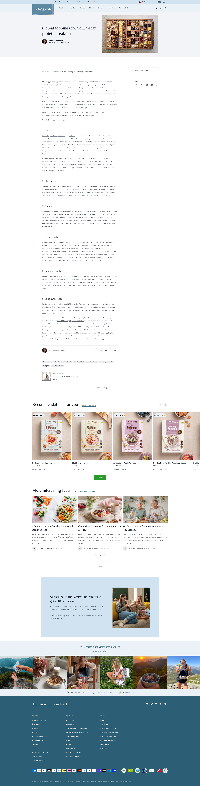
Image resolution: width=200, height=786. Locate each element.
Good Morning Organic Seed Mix (70, 321)
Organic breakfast (39, 720)
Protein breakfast (39, 736)
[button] (62, 8)
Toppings (35, 748)
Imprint (103, 720)
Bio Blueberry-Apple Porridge (124, 463)
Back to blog (101, 388)
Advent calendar (38, 761)
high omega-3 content (97, 214)
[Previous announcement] (33, 2)
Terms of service (80, 781)
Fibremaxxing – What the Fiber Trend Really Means (52, 528)
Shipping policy (91, 781)
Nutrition (56, 72)
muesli (93, 91)
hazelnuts (53, 136)
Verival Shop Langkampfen (76, 728)
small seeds (52, 186)
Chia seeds (46, 211)
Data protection (106, 744)
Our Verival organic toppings (53, 120)
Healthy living (92, 362)
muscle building (108, 195)
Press (68, 740)
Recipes (46, 366)
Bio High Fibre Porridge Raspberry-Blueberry (170, 463)
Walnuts (45, 136)
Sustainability (71, 724)
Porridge (35, 724)
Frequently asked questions (77, 732)
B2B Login (161, 2)
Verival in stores (72, 736)
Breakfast (67, 362)
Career (69, 744)
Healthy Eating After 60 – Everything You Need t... (143, 528)
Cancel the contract (108, 740)
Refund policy (59, 781)
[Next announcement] (117, 2)
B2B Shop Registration (75, 752)
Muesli (35, 732)
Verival (39, 781)
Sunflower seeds (49, 304)
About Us (70, 720)
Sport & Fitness (57, 366)
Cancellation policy (125, 781)
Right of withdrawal (108, 736)
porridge (102, 91)
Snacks (35, 744)
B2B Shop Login (72, 756)
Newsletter (70, 748)
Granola (35, 728)
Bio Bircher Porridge (80, 463)
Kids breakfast (79, 362)
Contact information (103, 781)
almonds (61, 136)
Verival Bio (46, 72)
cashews (72, 136)
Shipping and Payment (109, 732)
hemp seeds (63, 242)
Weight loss (47, 362)
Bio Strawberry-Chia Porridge (43, 463)
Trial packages (37, 756)
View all (100, 478)
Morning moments (106, 362)
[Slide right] (165, 405)
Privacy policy (69, 781)
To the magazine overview (84, 491)
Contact (103, 748)
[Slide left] (161, 405)
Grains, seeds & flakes (41, 752)
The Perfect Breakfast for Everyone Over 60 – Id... (100, 528)
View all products (89, 406)
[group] (16, 672)
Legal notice (114, 781)
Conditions (104, 724)
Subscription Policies (108, 728)
